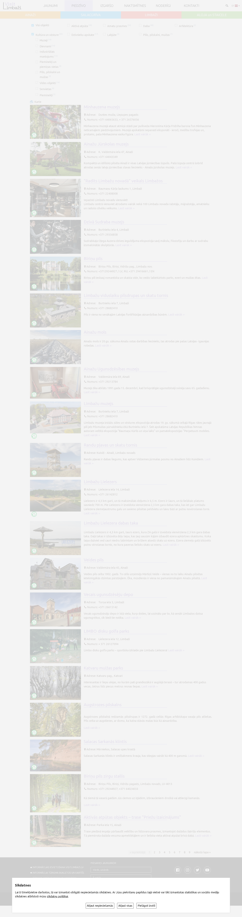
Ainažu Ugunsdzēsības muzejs (111, 369)
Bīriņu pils (93, 258)
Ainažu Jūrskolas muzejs (106, 144)
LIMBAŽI (151, 15)
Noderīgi (163, 5)
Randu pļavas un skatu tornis (110, 445)
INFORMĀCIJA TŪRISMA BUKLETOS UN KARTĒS (58, 872)
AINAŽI (30, 15)
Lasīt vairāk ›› (142, 134)
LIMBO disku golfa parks (106, 631)
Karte (37, 101)
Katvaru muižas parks (103, 668)
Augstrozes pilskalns (103, 704)
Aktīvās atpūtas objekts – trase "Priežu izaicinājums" (132, 817)
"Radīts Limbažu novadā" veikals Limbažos (123, 180)
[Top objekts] (34, 135)
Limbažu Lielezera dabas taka (111, 523)
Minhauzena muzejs (102, 106)
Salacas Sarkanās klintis (105, 741)
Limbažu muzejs (98, 403)
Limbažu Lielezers (100, 481)
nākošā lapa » (202, 852)
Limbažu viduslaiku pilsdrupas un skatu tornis (126, 295)
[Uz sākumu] (12, 5)
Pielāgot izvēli (146, 905)
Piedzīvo (79, 5)
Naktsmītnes (135, 5)
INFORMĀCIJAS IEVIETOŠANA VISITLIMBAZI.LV (58, 867)
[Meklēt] (226, 5)
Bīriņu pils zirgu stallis (104, 776)
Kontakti (191, 5)
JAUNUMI (50, 5)
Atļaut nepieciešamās (100, 905)
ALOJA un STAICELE (212, 15)
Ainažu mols (95, 332)
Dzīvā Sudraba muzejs (104, 221)
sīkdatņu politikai (57, 896)
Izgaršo (106, 5)
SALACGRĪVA (91, 15)
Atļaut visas (125, 905)
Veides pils (94, 559)
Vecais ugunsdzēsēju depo (108, 594)
